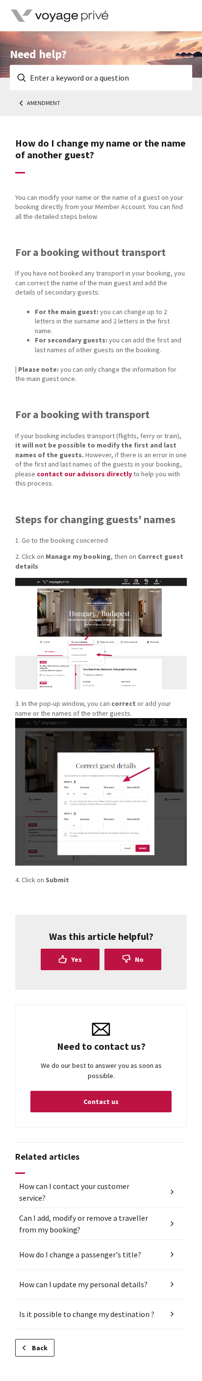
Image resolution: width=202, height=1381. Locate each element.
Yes (76, 959)
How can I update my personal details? (83, 1284)
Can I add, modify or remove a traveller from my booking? (83, 1223)
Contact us (101, 1101)
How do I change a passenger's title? (80, 1254)
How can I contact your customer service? (74, 1192)
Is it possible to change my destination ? (86, 1314)
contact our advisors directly (84, 473)
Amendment (43, 102)
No (139, 959)
